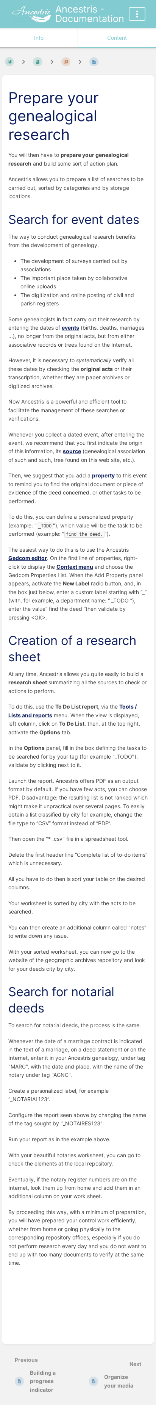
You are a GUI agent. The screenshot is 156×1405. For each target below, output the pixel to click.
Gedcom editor (27, 558)
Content (117, 37)
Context (74, 566)
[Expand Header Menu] (137, 14)
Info (39, 37)
